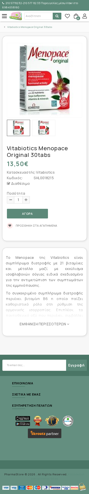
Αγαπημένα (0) (67, 16)
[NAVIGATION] (4, 16)
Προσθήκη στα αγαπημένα (36, 225)
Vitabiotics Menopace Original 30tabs (29, 27)
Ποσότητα (16, 193)
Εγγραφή (76, 365)
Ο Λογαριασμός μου (84, 16)
